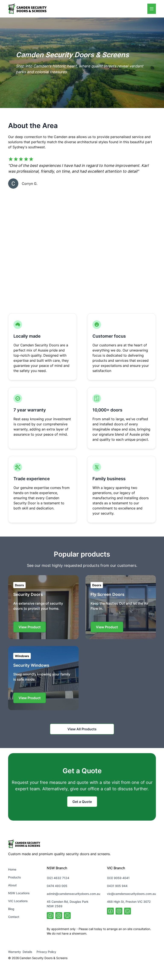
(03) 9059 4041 (118, 878)
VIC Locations (18, 901)
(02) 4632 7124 (58, 878)
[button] (151, 9)
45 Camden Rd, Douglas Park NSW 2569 (67, 904)
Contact (13, 917)
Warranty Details (20, 952)
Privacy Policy (46, 952)
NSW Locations (19, 893)
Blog (11, 909)
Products (14, 877)
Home (12, 869)
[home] (27, 8)
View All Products (82, 729)
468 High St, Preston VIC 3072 (129, 901)
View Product (30, 627)
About (12, 885)
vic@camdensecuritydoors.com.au (131, 894)
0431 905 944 (117, 886)
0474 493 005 (57, 886)
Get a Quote (82, 801)
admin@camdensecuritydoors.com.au (73, 894)
